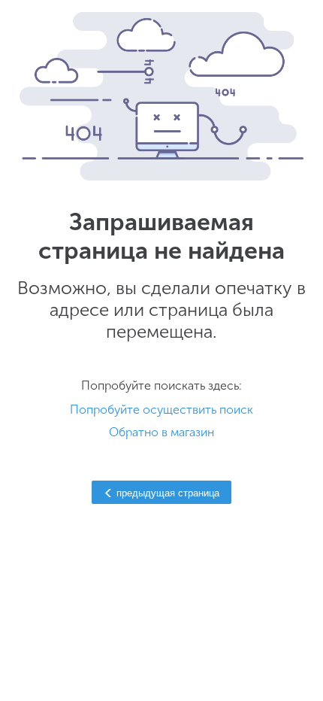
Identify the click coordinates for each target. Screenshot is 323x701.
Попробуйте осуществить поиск (161, 409)
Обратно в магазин (161, 432)
